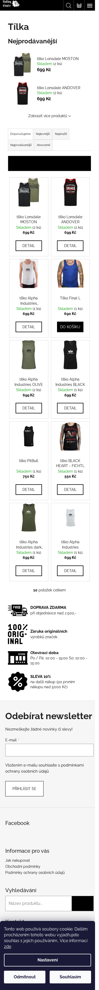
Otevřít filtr (49, 163)
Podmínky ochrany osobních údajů (35, 872)
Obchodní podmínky (22, 866)
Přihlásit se (24, 789)
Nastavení (47, 959)
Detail (28, 246)
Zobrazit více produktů (47, 116)
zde (7, 946)
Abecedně (43, 145)
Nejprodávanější (20, 145)
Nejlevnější (43, 134)
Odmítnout (25, 976)
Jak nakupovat (17, 860)
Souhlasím (70, 976)
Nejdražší (61, 134)
